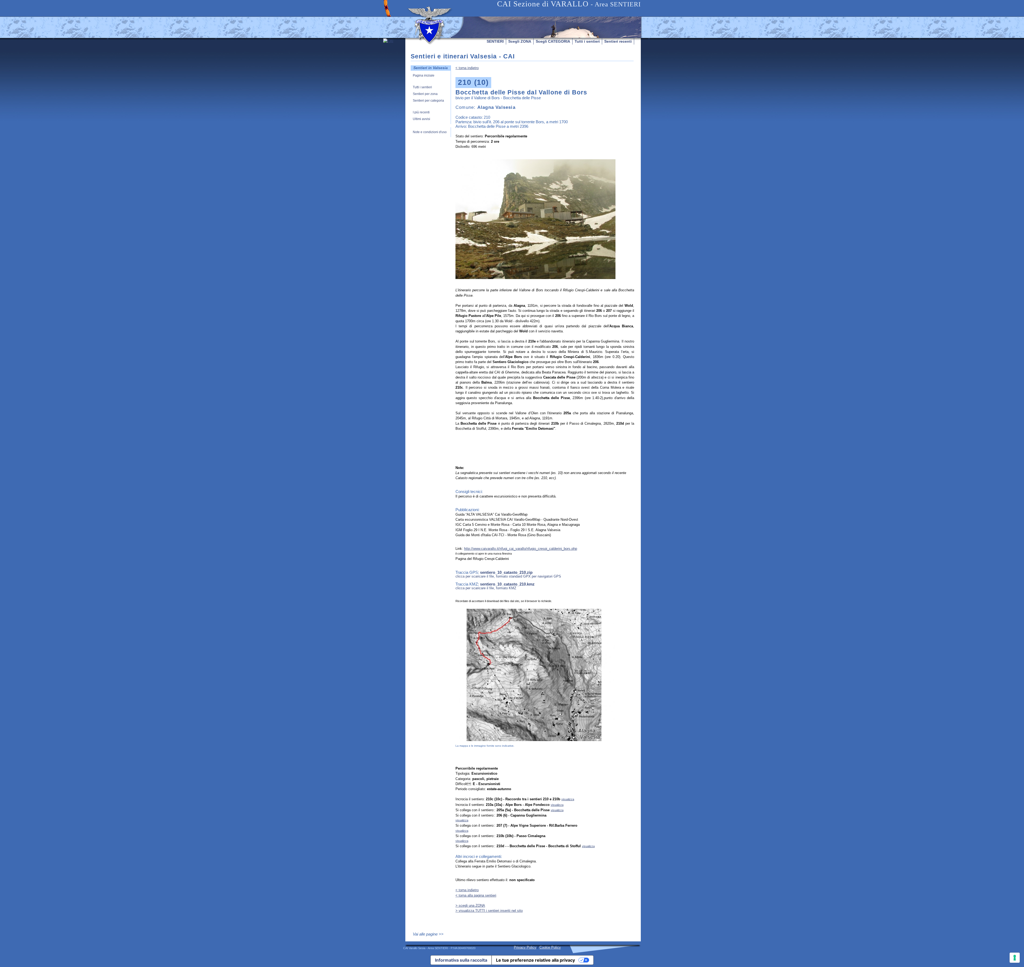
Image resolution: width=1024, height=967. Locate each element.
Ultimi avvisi (421, 119)
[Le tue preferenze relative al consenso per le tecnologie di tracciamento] (1015, 958)
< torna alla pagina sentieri (475, 895)
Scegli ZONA (519, 41)
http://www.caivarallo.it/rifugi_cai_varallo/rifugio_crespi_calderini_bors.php (520, 549)
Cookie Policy (550, 947)
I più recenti (421, 112)
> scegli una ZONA (470, 906)
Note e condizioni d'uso (430, 132)
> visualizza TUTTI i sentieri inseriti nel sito (489, 911)
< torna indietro (467, 68)
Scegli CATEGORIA (553, 41)
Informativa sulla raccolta (461, 960)
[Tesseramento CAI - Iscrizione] (394, 88)
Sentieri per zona (425, 94)
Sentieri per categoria (428, 100)
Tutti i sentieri (587, 41)
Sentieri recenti (618, 41)
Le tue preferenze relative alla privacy (535, 960)
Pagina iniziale (423, 75)
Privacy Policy (525, 947)
